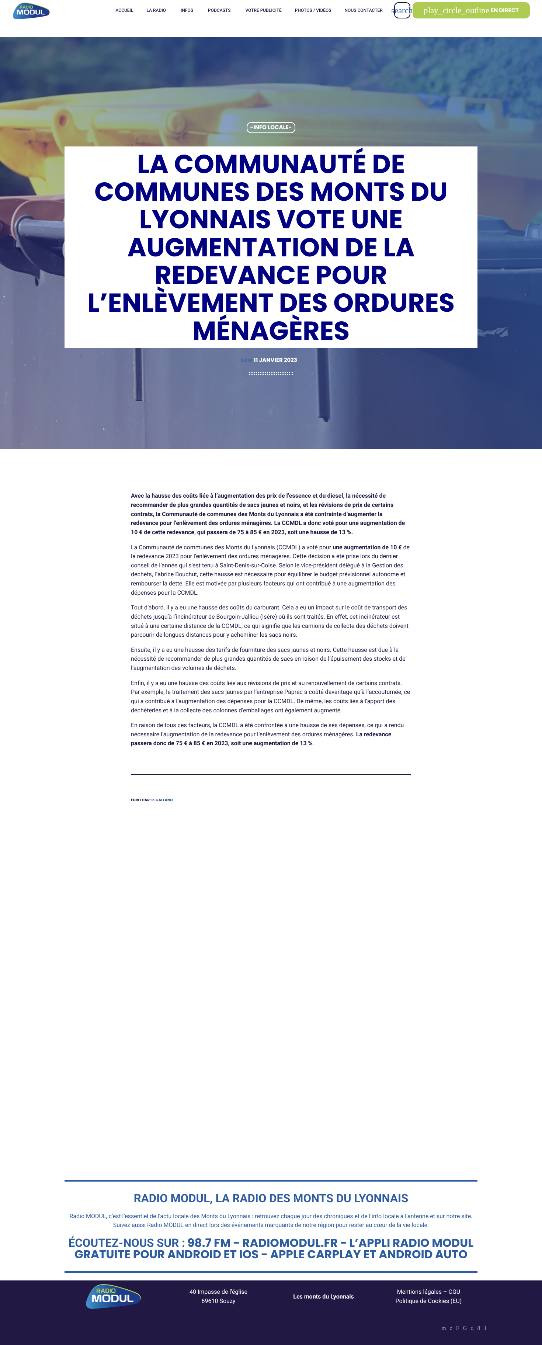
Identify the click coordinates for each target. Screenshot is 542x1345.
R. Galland (162, 800)
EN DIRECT (471, 10)
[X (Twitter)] (451, 1328)
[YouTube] (444, 1328)
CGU (455, 1291)
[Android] (485, 1328)
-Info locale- (271, 128)
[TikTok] (465, 1328)
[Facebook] (478, 1328)
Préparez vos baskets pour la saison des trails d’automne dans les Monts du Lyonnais (192, 1065)
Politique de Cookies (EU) (429, 1300)
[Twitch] (457, 1328)
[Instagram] (472, 1328)
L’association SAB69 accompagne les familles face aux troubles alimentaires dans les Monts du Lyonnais (343, 1070)
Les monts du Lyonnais (323, 1296)
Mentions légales (419, 1291)
